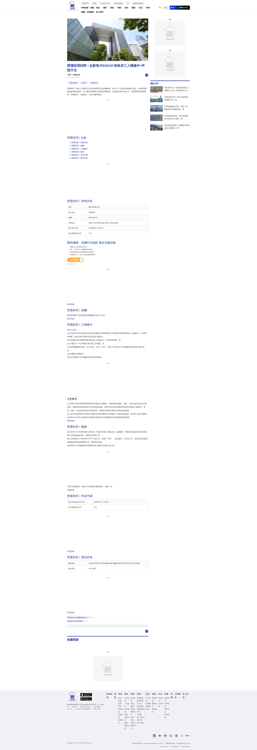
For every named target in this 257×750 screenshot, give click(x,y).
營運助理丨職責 (77, 152)
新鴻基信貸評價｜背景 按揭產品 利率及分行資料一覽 (176, 117)
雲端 (147, 709)
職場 (133, 8)
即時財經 (84, 8)
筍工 (69, 77)
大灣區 (139, 714)
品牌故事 (140, 701)
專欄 (83, 12)
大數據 (148, 703)
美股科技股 (118, 3)
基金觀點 (120, 710)
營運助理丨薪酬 (77, 146)
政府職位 (94, 83)
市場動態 (140, 698)
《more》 (70, 709)
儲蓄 (132, 706)
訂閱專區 (90, 12)
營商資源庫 (141, 709)
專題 (92, 8)
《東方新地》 (97, 706)
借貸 (132, 717)
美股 (119, 701)
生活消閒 (160, 705)
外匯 (119, 703)
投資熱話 (120, 721)
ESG (138, 712)
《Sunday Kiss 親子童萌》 (82, 709)
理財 (112, 8)
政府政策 (166, 699)
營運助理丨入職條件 (79, 149)
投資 (98, 8)
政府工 (84, 83)
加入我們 (99, 12)
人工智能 (148, 699)
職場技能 (154, 699)
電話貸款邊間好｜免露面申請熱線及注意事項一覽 (177, 126)
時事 (148, 8)
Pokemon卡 (105, 3)
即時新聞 (166, 716)
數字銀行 (133, 713)
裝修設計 (126, 718)
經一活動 (140, 723)
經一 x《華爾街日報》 (181, 7)
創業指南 (140, 706)
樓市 (105, 8)
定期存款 (133, 699)
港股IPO (85, 3)
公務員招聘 (73, 83)
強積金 (133, 709)
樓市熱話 (126, 727)
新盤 (126, 714)
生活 (140, 8)
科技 (126, 8)
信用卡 (133, 723)
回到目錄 (70, 304)
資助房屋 (126, 710)
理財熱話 (133, 727)
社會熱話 (166, 705)
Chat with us (164, 746)
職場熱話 (154, 710)
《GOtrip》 (74, 706)
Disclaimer (174, 746)
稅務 (132, 720)
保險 (132, 703)
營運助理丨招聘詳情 (79, 143)
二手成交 (126, 705)
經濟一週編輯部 (74, 75)
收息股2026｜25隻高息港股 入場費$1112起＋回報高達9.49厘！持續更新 (176, 89)
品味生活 (160, 699)
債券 (119, 706)
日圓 (94, 3)
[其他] (146, 75)
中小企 (139, 703)
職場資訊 (154, 705)
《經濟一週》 (96, 709)
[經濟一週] (72, 5)
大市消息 (126, 699)
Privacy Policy (186, 746)
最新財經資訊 (138, 3)
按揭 (126, 723)
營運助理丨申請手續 (79, 155)
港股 (119, 698)
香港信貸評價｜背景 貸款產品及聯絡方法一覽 (176, 98)
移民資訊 (166, 710)
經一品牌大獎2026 (141, 718)
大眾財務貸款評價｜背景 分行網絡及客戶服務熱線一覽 (176, 107)
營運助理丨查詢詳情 (79, 158)
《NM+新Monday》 (85, 706)
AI (128, 3)
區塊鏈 (148, 706)
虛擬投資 (120, 716)
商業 (119, 8)
